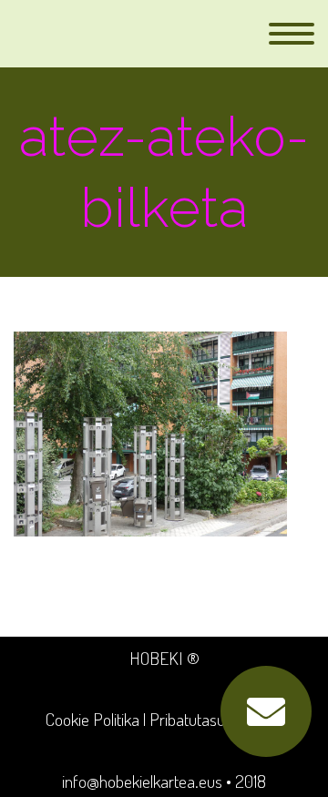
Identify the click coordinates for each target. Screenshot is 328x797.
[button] (266, 711)
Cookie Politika (92, 719)
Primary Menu (291, 34)
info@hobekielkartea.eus (142, 781)
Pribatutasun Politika (216, 719)
